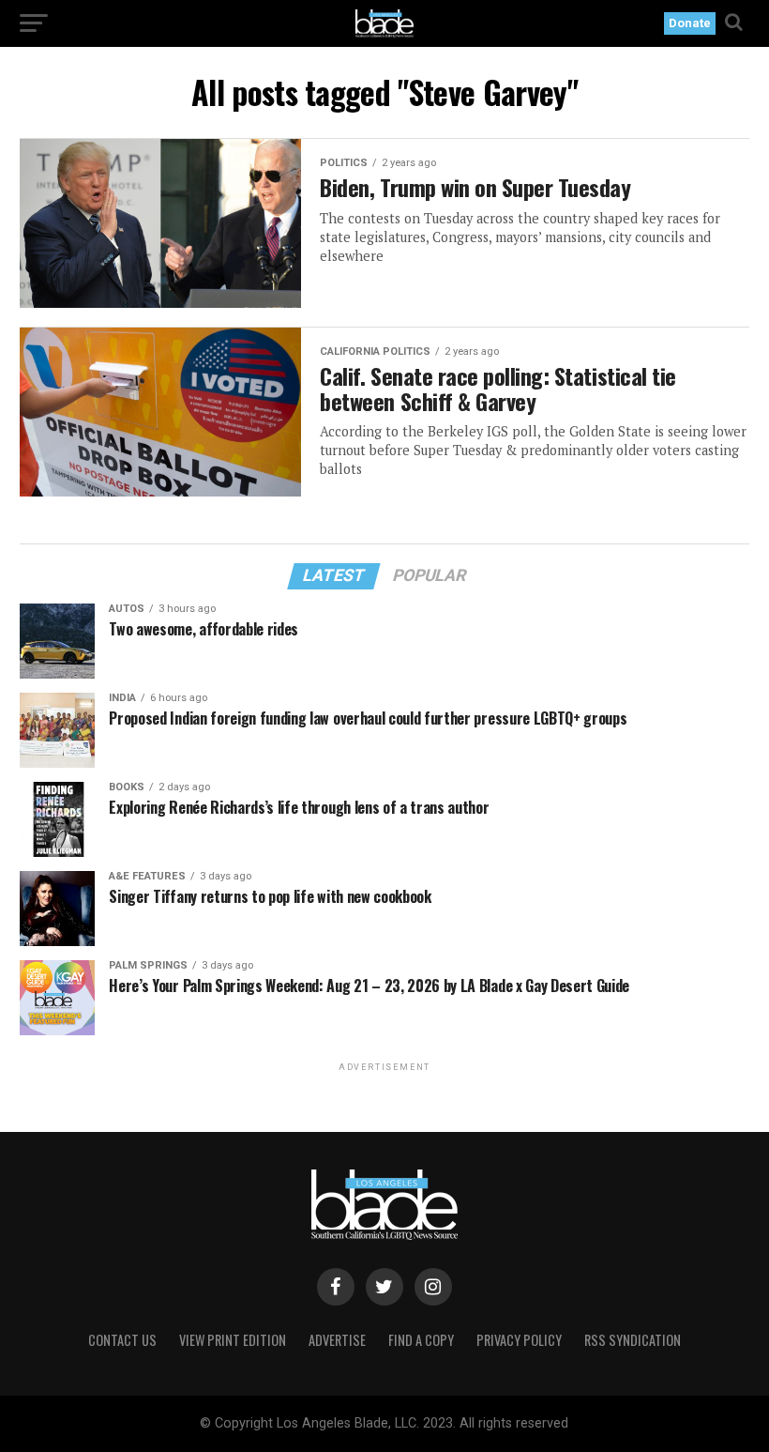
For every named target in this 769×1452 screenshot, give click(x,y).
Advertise (337, 1340)
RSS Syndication (632, 1340)
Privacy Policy (519, 1340)
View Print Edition (232, 1340)
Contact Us (122, 1340)
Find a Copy (421, 1340)
